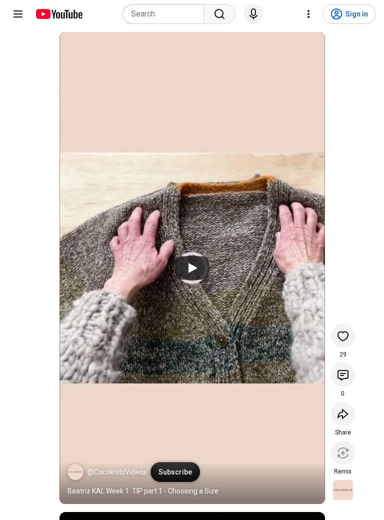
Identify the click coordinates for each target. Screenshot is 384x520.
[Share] (343, 414)
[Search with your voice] (254, 14)
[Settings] (308, 14)
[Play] (192, 268)
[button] (76, 472)
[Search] (220, 14)
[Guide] (18, 14)
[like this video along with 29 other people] (343, 336)
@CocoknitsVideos (117, 472)
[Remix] (343, 453)
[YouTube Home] (59, 14)
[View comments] (343, 375)
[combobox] (166, 14)
